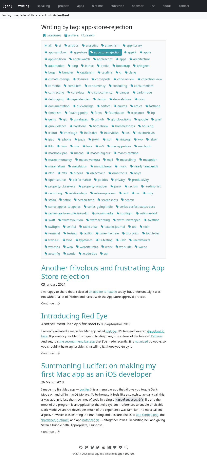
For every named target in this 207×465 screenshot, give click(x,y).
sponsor (138, 6)
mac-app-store (120, 146)
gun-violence (57, 126)
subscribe (117, 6)
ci (119, 72)
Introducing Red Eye (74, 315)
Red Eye (111, 331)
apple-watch (81, 59)
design (101, 99)
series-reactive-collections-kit (68, 213)
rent (125, 193)
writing (23, 6)
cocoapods (102, 79)
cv (153, 6)
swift (51, 220)
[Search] (126, 447)
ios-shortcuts (145, 133)
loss (76, 146)
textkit (87, 233)
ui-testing (106, 240)
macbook (144, 146)
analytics (91, 45)
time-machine (109, 233)
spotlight (126, 213)
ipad (51, 139)
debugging (55, 99)
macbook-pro (57, 153)
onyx (137, 173)
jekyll (95, 139)
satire (66, 200)
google (142, 119)
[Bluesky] (92, 447)
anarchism (111, 45)
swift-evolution (72, 220)
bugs (51, 72)
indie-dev (90, 133)
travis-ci (53, 240)
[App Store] (103, 447)
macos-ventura (89, 159)
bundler (67, 72)
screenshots (109, 200)
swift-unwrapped (128, 220)
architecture (141, 59)
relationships (77, 193)
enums (122, 106)
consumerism (143, 86)
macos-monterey (60, 159)
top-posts (132, 233)
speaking (43, 6)
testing (71, 233)
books (104, 66)
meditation (79, 166)
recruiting (55, 193)
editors (105, 106)
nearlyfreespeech (145, 166)
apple (147, 52)
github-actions (120, 119)
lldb (51, 146)
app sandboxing (147, 415)
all (50, 45)
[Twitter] (97, 447)
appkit (131, 52)
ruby (149, 193)
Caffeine (156, 336)
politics (102, 180)
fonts (98, 113)
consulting (119, 86)
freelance (137, 113)
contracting (56, 92)
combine (54, 86)
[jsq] (7, 6)
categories (53, 35)
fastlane (154, 106)
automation (56, 66)
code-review (125, 79)
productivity (140, 180)
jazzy (81, 139)
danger (124, 92)
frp (152, 113)
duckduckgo (85, 106)
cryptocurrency (101, 92)
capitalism (86, 72)
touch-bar (152, 233)
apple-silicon (57, 59)
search (89, 35)
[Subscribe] (109, 447)
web (69, 247)
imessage (70, 133)
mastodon (149, 159)
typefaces (85, 240)
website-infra (88, 247)
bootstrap (122, 66)
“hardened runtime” (55, 420)
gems (52, 119)
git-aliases (80, 119)
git (64, 119)
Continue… (49, 303)
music (122, 166)
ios (127, 133)
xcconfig (54, 253)
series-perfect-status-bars (137, 206)
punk (117, 186)
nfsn (51, 173)
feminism (54, 113)
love (89, 146)
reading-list (152, 186)
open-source (57, 180)
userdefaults (141, 240)
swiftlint (153, 220)
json (109, 139)
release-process (104, 193)
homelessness (124, 126)
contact (184, 6)
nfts (64, 173)
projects (63, 6)
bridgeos (142, 66)
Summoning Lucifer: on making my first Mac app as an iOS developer (98, 370)
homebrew (100, 126)
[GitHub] (80, 447)
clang (132, 72)
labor (153, 139)
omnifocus (119, 173)
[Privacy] (120, 447)
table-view (89, 227)
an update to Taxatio (103, 291)
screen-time (85, 200)
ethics (137, 106)
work (108, 247)
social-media (104, 213)
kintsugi (125, 139)
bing (74, 66)
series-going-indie (100, 206)
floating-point (78, 113)
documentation (59, 106)
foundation (116, 113)
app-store (80, 52)
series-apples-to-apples (64, 206)
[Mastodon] (86, 447)
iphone (66, 139)
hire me (97, 6)
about (167, 6)
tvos (68, 240)
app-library (134, 45)
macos (78, 153)
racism (133, 186)
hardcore (79, 126)
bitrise (89, 66)
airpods (73, 45)
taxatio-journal (114, 227)
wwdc (142, 247)
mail (109, 159)
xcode (70, 253)
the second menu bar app (77, 341)
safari (52, 200)
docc (141, 99)
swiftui (71, 227)
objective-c (97, 173)
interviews (110, 133)
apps (80, 6)
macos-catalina (127, 153)
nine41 (78, 173)
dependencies (80, 99)
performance (81, 180)
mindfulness (102, 166)
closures (82, 79)
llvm (63, 146)
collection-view (151, 79)
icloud (52, 133)
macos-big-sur (100, 153)
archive (72, 35)
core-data (77, 92)
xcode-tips (89, 253)
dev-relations (121, 99)
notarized (141, 341)
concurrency (97, 86)
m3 (101, 146)
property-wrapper (94, 186)
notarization (90, 420)
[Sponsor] (114, 447)
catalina (106, 72)
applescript (104, 59)
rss (137, 193)
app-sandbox (57, 52)
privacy (119, 180)
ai (59, 45)
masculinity (127, 159)
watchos (54, 247)
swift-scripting (99, 220)
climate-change (59, 79)
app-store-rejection (106, 52)
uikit (122, 240)
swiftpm (54, 227)
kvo (140, 139)
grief (157, 119)
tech (146, 227)
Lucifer (84, 389)
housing (147, 126)
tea (133, 227)
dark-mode (144, 92)
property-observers (61, 186)
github (99, 119)
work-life (125, 247)
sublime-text (148, 213)
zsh (106, 253)
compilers (74, 86)
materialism (56, 166)
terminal (54, 233)
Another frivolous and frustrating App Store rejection (103, 272)
